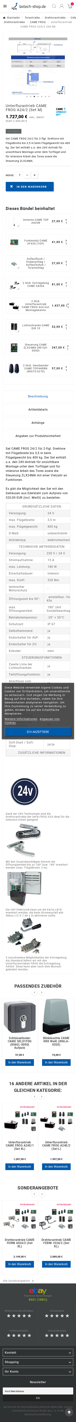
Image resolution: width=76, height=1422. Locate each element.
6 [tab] (45, 96)
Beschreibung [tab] (38, 396)
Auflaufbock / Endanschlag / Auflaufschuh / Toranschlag (36, 263)
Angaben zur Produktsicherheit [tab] (38, 436)
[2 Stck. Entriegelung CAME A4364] (14, 284)
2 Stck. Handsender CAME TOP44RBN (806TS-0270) (36, 368)
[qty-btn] (34, 175)
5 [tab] (42, 96)
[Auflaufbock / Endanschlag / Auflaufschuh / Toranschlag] (14, 263)
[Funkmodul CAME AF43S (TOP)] (14, 242)
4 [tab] (38, 96)
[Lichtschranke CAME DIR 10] (14, 326)
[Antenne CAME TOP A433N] (14, 221)
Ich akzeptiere (38, 732)
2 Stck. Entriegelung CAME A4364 (36, 284)
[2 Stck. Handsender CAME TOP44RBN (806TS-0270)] (14, 368)
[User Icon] (62, 6)
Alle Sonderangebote (19, 1281)
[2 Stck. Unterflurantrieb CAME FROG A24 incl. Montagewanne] (14, 305)
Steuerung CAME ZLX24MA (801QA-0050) (36, 347)
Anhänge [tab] (38, 423)
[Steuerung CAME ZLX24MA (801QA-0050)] (14, 347)
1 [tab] (27, 96)
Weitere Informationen (21, 719)
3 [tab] (34, 96)
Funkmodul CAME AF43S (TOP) (35, 242)
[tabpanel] (38, 67)
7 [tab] (49, 96)
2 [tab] (30, 96)
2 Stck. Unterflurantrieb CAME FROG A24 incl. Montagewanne (36, 306)
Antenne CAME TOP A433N (36, 221)
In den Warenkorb (19, 1062)
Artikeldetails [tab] (38, 409)
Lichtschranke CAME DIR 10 (35, 327)
